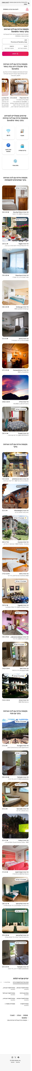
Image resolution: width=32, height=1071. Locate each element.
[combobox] (15, 42)
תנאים (12, 1062)
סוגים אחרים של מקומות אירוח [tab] (21, 982)
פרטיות (18, 1062)
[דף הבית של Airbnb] (27, 9)
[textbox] (22, 48)
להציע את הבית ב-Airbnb (10, 9)
